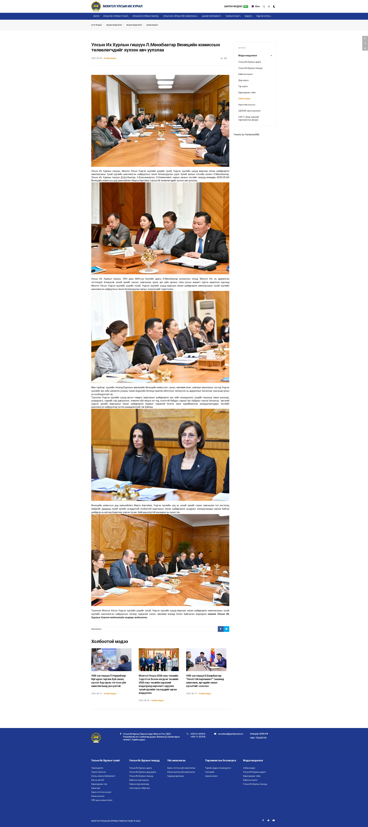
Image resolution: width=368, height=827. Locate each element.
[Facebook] (263, 820)
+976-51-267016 (197, 734)
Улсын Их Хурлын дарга (249, 62)
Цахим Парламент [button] (211, 16)
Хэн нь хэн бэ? (97, 780)
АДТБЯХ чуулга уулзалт (249, 111)
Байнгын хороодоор (138, 780)
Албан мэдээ (152, 25)
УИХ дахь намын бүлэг (101, 800)
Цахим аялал (211, 776)
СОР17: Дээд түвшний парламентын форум (248, 118)
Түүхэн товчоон (98, 772)
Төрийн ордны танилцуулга (218, 768)
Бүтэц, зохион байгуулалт (103, 776)
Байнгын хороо (245, 74)
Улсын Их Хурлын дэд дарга (142, 772)
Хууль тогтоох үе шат (101, 792)
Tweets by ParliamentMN (246, 134)
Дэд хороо (243, 80)
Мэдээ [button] (248, 16)
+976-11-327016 (197, 737)
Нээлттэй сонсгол (246, 105)
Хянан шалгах (97, 796)
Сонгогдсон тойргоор (139, 788)
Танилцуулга (97, 768)
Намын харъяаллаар (139, 784)
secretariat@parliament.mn (230, 734)
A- (365, 38)
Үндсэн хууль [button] (263, 16)
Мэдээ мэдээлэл (114, 25)
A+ (365, 48)
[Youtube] (273, 820)
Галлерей (209, 772)
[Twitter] (268, 820)
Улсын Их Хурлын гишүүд (250, 68)
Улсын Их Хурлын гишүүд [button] (145, 16)
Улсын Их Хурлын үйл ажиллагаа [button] (180, 16)
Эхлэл (96, 16)
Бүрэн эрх (95, 788)
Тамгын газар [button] (232, 16)
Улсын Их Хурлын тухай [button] (115, 16)
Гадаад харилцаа (175, 776)
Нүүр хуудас (96, 25)
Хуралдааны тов (99, 784)
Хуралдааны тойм (247, 92)
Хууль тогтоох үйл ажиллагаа (181, 768)
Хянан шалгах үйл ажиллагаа (181, 772)
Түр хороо (243, 86)
